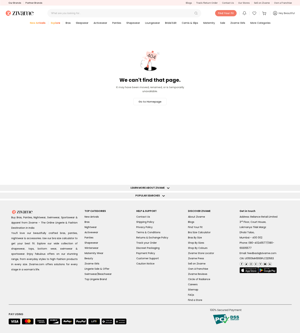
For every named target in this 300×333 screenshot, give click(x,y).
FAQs (191, 295)
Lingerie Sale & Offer (97, 269)
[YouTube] (264, 263)
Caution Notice (145, 263)
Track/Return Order (207, 3)
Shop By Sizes (196, 243)
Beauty (89, 258)
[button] (196, 13)
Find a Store (195, 300)
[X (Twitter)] (246, 263)
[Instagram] (250, 263)
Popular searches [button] (148, 195)
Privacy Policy (144, 227)
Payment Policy (145, 253)
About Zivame (196, 216)
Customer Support (147, 258)
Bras (87, 222)
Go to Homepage (150, 101)
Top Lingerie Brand (96, 279)
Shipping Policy (145, 222)
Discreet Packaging (148, 248)
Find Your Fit (195, 227)
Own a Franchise (283, 3)
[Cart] (264, 13)
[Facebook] (242, 263)
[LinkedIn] (269, 263)
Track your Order (146, 243)
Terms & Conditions (148, 232)
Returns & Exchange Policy (152, 237)
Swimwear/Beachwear (98, 274)
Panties (89, 237)
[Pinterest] (255, 263)
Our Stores (244, 3)
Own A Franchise (198, 269)
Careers (193, 284)
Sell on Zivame (262, 3)
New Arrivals (92, 216)
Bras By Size (195, 237)
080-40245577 (257, 243)
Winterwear (91, 248)
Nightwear (91, 227)
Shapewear (91, 243)
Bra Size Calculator (199, 232)
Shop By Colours (197, 248)
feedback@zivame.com (261, 253)
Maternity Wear (94, 253)
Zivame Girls (92, 263)
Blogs (189, 3)
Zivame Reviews (197, 274)
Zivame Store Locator (201, 253)
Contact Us (228, 3)
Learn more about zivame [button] (148, 187)
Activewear (91, 232)
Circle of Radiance (199, 279)
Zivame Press (196, 258)
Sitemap (193, 289)
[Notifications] (244, 13)
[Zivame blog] (260, 263)
